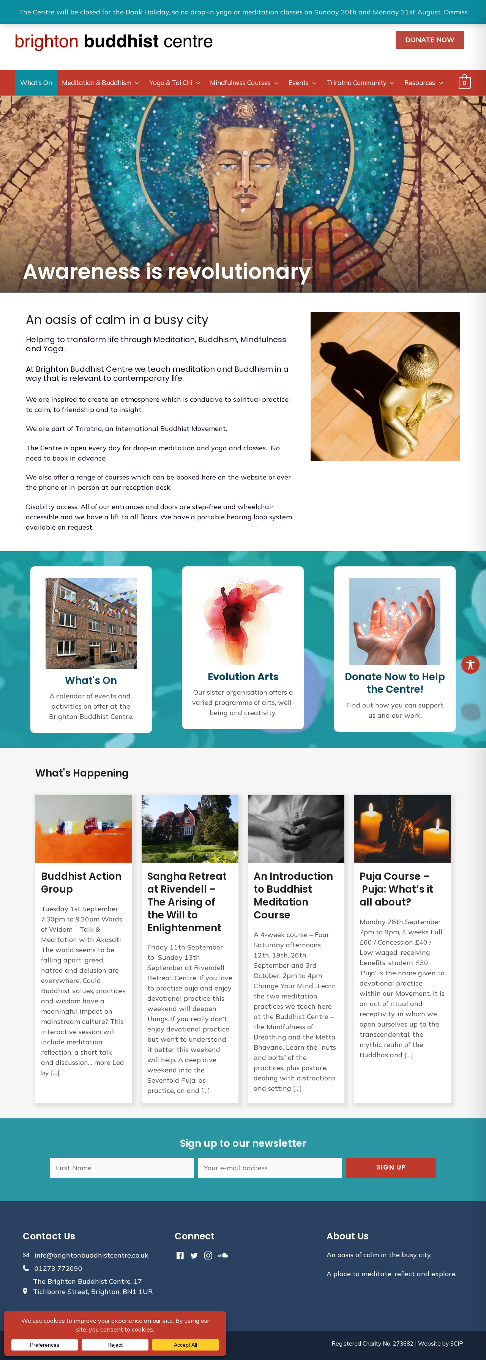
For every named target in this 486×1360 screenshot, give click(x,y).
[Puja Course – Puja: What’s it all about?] (402, 949)
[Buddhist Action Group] (83, 949)
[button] (391, 1168)
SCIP (456, 1343)
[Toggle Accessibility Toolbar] (470, 664)
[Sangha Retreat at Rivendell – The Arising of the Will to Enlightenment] (190, 949)
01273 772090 (58, 1268)
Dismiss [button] (456, 12)
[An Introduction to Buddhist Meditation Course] (296, 949)
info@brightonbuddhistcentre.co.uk (91, 1255)
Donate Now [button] (429, 39)
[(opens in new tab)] (243, 620)
